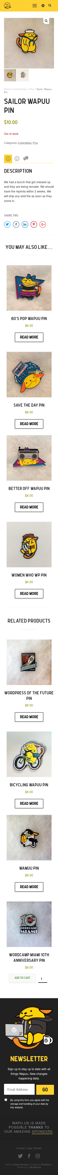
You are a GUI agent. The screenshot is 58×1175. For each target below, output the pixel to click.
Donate (37, 1148)
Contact (20, 1148)
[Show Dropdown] (43, 7)
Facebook (29, 1156)
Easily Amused (21, 1164)
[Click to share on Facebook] (16, 224)
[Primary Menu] (34, 5)
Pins (31, 89)
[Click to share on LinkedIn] (25, 224)
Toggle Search (50, 5)
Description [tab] (8, 159)
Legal (29, 1148)
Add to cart (22, 978)
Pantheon (46, 1164)
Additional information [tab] (17, 159)
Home (7, 89)
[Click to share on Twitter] (7, 224)
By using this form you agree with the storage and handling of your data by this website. (29, 1103)
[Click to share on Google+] (42, 224)
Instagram (37, 1156)
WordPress (35, 1167)
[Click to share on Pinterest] (34, 224)
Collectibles (20, 89)
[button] (46, 21)
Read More (29, 337)
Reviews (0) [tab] (26, 159)
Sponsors (42, 1131)
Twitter (20, 1156)
